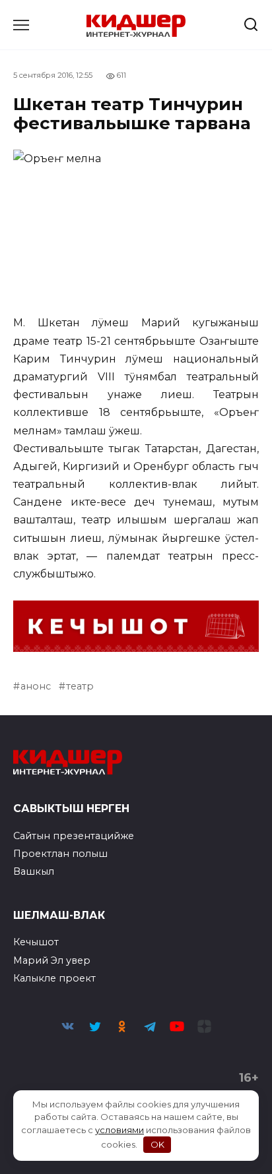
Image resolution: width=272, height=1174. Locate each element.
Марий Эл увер (51, 960)
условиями (119, 1130)
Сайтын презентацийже (73, 836)
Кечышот (36, 942)
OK (157, 1144)
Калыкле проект (54, 978)
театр (80, 686)
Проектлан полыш (60, 854)
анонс (35, 686)
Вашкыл (33, 871)
